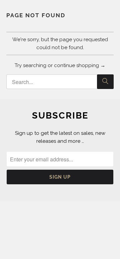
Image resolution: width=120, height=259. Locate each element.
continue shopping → (79, 65)
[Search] (105, 81)
